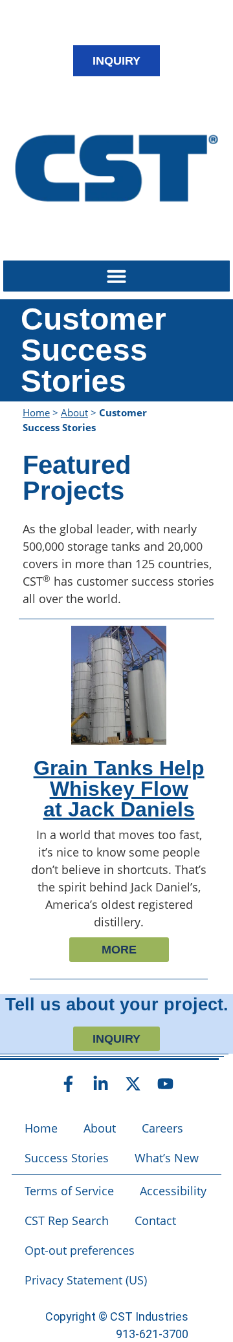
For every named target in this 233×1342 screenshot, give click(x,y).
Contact (155, 1220)
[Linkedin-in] (100, 1084)
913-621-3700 (152, 1334)
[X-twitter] (132, 1084)
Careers (162, 1128)
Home (36, 412)
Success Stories (67, 1158)
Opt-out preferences (80, 1250)
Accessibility (173, 1190)
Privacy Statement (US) (86, 1280)
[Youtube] (165, 1084)
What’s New (167, 1158)
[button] (116, 276)
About (74, 412)
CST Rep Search (67, 1220)
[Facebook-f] (68, 1084)
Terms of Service (69, 1190)
